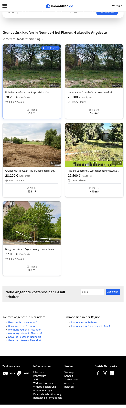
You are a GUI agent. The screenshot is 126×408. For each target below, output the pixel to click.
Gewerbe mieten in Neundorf (24, 340)
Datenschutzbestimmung (47, 394)
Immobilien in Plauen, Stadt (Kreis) (90, 326)
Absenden (112, 291)
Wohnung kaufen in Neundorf (25, 329)
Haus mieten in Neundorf (22, 326)
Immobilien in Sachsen (84, 322)
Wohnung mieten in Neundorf (25, 333)
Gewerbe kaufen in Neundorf (24, 336)
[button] (119, 144)
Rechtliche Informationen (47, 397)
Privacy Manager (42, 390)
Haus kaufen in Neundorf (22, 322)
